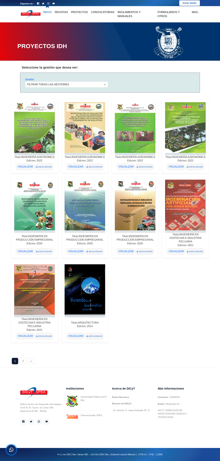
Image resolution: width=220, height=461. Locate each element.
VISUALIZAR (25, 166)
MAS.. (195, 12)
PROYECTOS (79, 12)
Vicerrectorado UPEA (91, 415)
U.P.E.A (142, 454)
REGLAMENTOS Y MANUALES (129, 14)
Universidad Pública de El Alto (93, 398)
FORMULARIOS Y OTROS (169, 14)
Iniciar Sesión (189, 3)
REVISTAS (61, 12)
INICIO (47, 12)
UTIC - (152, 454)
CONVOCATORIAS (102, 12)
